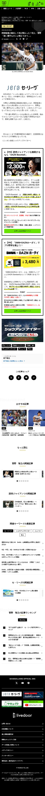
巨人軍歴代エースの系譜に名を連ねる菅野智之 (23, 653)
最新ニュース (7, 8)
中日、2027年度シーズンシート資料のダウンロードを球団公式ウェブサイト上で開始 (21, 556)
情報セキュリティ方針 (9, 739)
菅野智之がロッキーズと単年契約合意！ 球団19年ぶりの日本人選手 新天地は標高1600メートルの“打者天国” (24, 637)
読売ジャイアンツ (19, 345)
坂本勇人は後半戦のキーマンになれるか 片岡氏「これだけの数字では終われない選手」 (21, 563)
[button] (17, 481)
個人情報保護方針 (7, 734)
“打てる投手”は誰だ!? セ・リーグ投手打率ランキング (24, 628)
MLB (26, 8)
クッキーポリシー (7, 755)
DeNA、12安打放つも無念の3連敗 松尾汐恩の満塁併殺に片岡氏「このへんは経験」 (21, 571)
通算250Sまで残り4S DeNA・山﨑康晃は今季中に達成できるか (21, 543)
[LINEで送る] (23, 39)
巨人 (30, 349)
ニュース (22, 349)
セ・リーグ (7, 345)
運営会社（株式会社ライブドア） (13, 761)
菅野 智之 (31, 345)
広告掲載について (7, 729)
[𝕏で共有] (17, 39)
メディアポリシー (7, 750)
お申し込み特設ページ (22, 231)
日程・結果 (41, 8)
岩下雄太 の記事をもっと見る (13, 361)
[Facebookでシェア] (20, 39)
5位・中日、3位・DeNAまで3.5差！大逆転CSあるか (19, 549)
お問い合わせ (6, 723)
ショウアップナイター (10, 349)
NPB (32, 8)
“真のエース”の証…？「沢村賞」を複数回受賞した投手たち (24, 646)
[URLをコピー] (27, 39)
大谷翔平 (18, 8)
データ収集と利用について (10, 745)
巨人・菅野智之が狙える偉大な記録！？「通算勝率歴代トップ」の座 (24, 660)
